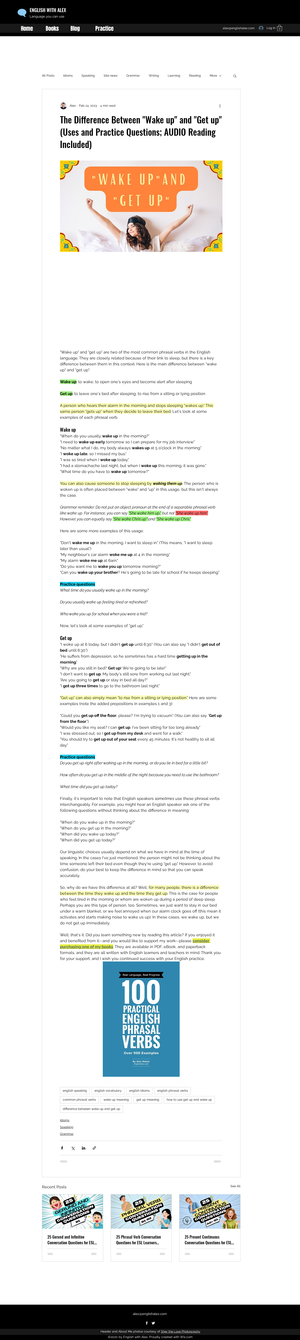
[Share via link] (94, 1148)
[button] (235, 76)
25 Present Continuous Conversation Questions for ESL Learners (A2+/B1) (208, 1239)
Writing (154, 75)
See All (235, 1186)
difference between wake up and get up (91, 1109)
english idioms (139, 1090)
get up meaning (147, 1099)
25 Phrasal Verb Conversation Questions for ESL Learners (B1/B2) (138, 1239)
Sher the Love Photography (180, 1331)
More (213, 75)
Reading (195, 75)
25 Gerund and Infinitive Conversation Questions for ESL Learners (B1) (70, 1239)
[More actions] (219, 105)
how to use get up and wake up (189, 1099)
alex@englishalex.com (150, 1314)
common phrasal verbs (79, 1099)
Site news (110, 75)
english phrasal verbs (172, 1090)
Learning (174, 75)
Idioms (68, 75)
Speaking (88, 75)
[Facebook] (147, 1323)
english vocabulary (108, 1090)
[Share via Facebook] (62, 1148)
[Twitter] (153, 1323)
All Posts (48, 75)
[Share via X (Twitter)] (73, 1148)
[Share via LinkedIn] (83, 1148)
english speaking (75, 1090)
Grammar (133, 75)
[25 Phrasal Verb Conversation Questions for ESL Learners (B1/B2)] (141, 1211)
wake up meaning (116, 1099)
